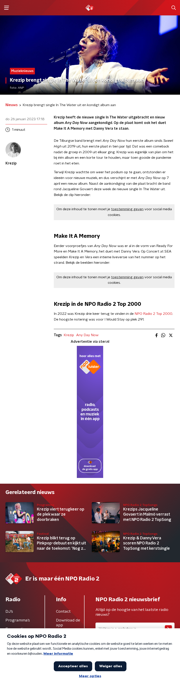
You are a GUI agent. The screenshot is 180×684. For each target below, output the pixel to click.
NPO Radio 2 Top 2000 (153, 313)
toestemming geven (127, 209)
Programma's (17, 620)
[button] (6, 8)
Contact (63, 612)
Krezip (69, 335)
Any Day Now (87, 335)
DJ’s (9, 612)
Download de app (68, 622)
